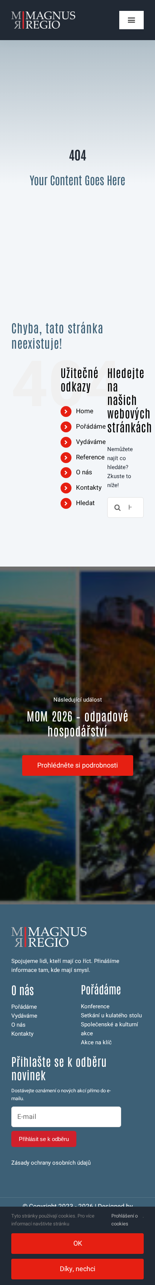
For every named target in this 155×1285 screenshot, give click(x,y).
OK (77, 1244)
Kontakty (89, 487)
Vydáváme (91, 442)
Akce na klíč (96, 1042)
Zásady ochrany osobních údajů (51, 1163)
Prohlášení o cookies (124, 1219)
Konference (95, 1006)
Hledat (85, 503)
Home (84, 411)
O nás (84, 472)
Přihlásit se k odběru (44, 1139)
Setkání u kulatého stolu (111, 1015)
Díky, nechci (78, 1269)
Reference (90, 457)
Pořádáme (91, 426)
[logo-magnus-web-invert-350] (43, 14)
